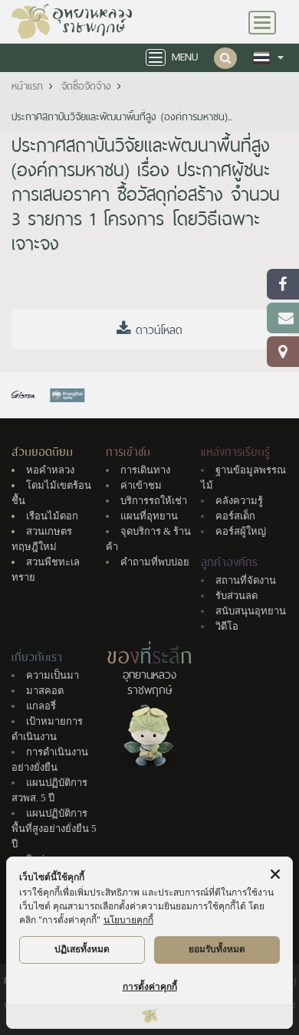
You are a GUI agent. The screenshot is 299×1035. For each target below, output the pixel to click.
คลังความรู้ (239, 500)
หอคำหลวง (50, 470)
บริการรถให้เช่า (153, 500)
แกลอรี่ (41, 706)
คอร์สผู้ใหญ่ (240, 531)
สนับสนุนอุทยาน (250, 611)
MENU (185, 57)
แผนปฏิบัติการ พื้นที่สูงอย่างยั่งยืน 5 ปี (54, 828)
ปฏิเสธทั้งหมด (82, 949)
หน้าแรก (27, 86)
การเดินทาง (145, 470)
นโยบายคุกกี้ (128, 919)
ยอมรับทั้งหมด (217, 949)
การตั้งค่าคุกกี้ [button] (150, 986)
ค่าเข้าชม (141, 485)
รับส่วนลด (236, 595)
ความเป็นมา (52, 675)
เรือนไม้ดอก (52, 516)
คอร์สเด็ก (235, 516)
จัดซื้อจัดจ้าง (86, 86)
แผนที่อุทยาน (149, 516)
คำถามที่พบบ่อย (154, 562)
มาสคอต (45, 690)
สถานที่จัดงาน (245, 580)
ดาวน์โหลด (156, 330)
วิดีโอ (226, 626)
